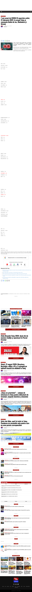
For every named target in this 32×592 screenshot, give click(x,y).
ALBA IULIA (8, 586)
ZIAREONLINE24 (16, 587)
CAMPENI (13, 586)
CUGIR (15, 586)
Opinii (26, 501)
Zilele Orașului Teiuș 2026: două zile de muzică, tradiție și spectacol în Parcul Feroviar (15, 273)
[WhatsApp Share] (5, 41)
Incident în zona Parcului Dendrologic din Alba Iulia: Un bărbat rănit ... (10, 485)
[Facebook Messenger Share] (3, 41)
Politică (16, 501)
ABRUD (3, 586)
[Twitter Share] (7, 41)
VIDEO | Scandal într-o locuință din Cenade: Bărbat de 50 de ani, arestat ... (11, 487)
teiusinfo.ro (5, 26)
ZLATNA (24, 586)
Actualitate (5, 501)
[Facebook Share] (1, 41)
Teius (2, 294)
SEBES (21, 586)
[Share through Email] (9, 41)
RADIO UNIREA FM (28, 586)
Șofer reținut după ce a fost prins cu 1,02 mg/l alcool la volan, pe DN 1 (13, 272)
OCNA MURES (18, 586)
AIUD (5, 586)
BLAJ (10, 586)
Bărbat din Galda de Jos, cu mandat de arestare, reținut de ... (9, 496)
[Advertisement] (16, 5)
